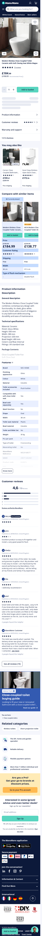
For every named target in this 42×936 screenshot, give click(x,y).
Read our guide (29, 708)
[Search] (8, 9)
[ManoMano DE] (15, 898)
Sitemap (20, 931)
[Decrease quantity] (4, 89)
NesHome (10, 138)
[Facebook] (9, 871)
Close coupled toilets (11, 718)
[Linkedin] (4, 871)
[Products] (3, 9)
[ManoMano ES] (20, 898)
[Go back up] (33, 898)
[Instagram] (15, 871)
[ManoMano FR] (4, 898)
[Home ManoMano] (14, 3)
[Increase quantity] (13, 89)
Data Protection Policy (11, 934)
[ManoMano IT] (9, 898)
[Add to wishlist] (35, 53)
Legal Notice (30, 931)
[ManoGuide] (34, 930)
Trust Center (27, 934)
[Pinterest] (20, 871)
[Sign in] (30, 3)
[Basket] (35, 3)
